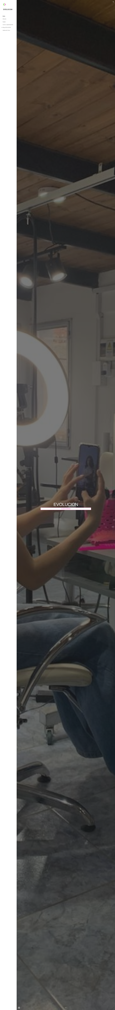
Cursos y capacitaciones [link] (8, 24)
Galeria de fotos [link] (6, 30)
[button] (113, 1)
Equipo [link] (4, 21)
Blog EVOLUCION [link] (7, 27)
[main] (66, 504)
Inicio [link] (4, 16)
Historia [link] (4, 19)
